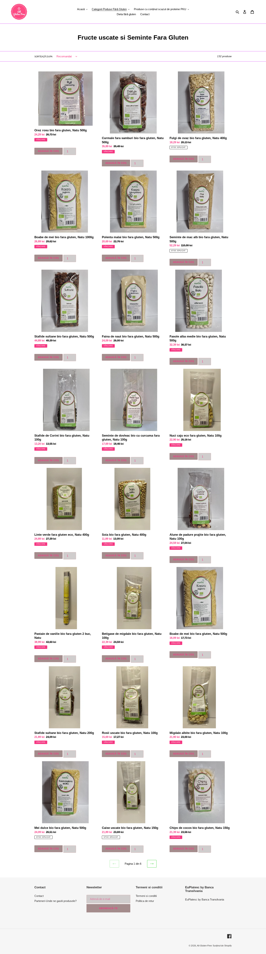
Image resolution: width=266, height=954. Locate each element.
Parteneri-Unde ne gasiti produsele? (55, 900)
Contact (39, 895)
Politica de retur (145, 900)
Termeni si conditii (146, 895)
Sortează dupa (43, 56)
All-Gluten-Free (204, 945)
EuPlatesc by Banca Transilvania (204, 899)
